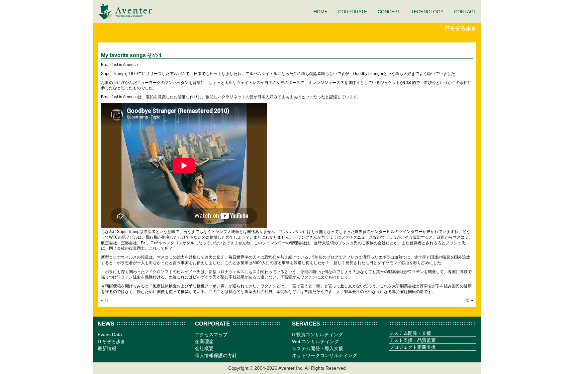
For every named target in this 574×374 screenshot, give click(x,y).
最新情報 (107, 348)
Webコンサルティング (315, 341)
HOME (321, 11)
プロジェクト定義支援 (412, 347)
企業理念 (204, 341)
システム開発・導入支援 (317, 348)
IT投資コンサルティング (317, 334)
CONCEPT (389, 11)
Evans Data (110, 334)
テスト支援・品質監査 (412, 340)
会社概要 (204, 348)
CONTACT (465, 11)
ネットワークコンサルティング (324, 355)
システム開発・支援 (410, 333)
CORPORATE (352, 11)
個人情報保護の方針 (216, 355)
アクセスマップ (211, 334)
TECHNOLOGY (427, 11)
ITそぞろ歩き (460, 28)
